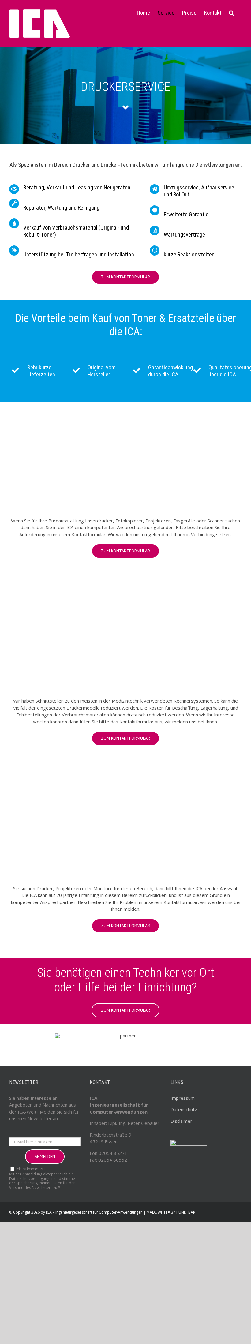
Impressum (182, 1098)
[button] (231, 13)
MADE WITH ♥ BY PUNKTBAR (171, 1212)
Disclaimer (181, 1121)
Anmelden (45, 1156)
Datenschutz (183, 1109)
